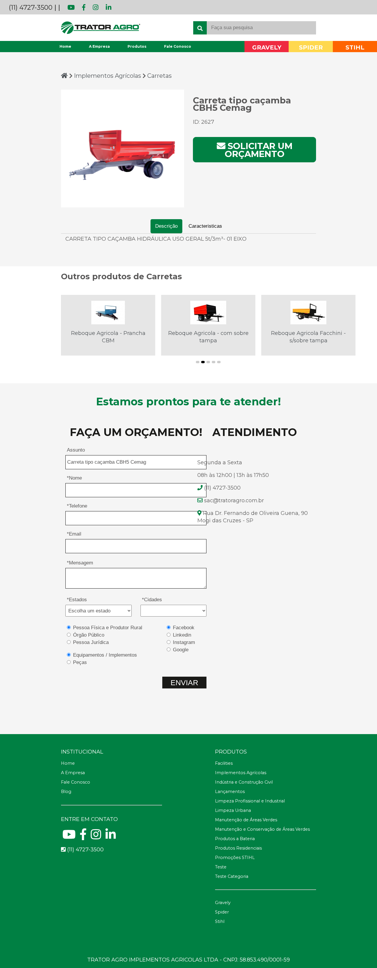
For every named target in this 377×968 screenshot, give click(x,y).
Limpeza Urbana (233, 810)
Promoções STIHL (235, 857)
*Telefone (77, 506)
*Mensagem (80, 563)
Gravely (223, 902)
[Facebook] (81, 7)
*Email (74, 534)
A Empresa (99, 46)
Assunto (76, 450)
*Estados (77, 599)
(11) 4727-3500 (30, 7)
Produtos (137, 46)
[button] (197, 362)
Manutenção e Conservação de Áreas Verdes (262, 829)
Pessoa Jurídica (91, 642)
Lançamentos (230, 791)
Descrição (166, 226)
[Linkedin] (105, 7)
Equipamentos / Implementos (105, 655)
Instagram (184, 642)
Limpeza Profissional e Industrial (250, 801)
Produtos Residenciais (238, 848)
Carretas (159, 75)
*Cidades (152, 599)
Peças (80, 662)
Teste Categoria (231, 876)
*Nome (74, 478)
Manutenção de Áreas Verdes (246, 819)
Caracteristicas (205, 226)
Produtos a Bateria (235, 838)
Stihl (219, 921)
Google (180, 650)
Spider (222, 912)
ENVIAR (184, 682)
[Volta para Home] (64, 75)
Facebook (183, 627)
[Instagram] (92, 7)
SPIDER (311, 47)
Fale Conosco (177, 46)
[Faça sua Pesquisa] (200, 27)
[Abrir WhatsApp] (362, 953)
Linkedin (182, 635)
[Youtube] (68, 7)
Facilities (224, 763)
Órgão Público (88, 635)
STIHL (354, 47)
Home (65, 46)
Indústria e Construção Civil (244, 782)
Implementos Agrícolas (108, 75)
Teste (220, 867)
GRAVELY (266, 47)
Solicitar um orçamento (258, 150)
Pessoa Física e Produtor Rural (107, 627)
